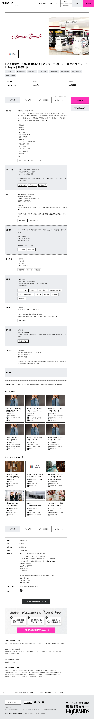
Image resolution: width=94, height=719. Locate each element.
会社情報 (43, 713)
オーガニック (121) (34, 651)
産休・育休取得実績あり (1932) (34, 676)
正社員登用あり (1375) (33, 674)
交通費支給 (54, 72)
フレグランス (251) (45, 651)
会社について (59, 100)
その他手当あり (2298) (50, 670)
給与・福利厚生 (43, 100)
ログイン (77, 3)
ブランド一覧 (55, 3)
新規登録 (88, 3)
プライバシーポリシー (29, 713)
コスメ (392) (8, 651)
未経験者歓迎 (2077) (55, 672)
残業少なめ (31, 249)
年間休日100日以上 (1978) (11, 672)
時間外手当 (22, 298)
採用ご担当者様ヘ (12, 702)
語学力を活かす (10, 75)
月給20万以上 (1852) (16, 670)
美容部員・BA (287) (10, 662)
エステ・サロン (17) (56, 651)
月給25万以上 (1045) (28, 670)
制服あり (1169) (44, 674)
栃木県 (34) (18, 643)
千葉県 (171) (39, 643)
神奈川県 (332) (55, 643)
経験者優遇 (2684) (44, 672)
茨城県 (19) (11, 643)
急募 (9, 72)
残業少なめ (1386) (34, 672)
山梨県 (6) (63, 643)
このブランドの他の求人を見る (35, 601)
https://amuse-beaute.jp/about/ (28, 586)
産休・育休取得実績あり (26, 294)
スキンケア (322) (24, 651)
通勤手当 (54, 294)
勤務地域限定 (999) (54, 674)
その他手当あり (23, 290)
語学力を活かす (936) (21, 674)
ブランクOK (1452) (9, 674)
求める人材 (28, 100)
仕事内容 (12, 100)
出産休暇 (21, 270)
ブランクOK (32, 185)
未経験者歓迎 (21, 72)
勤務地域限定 (65, 72)
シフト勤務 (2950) (23, 672)
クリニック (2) (8, 653)
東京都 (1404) (47, 643)
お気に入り (66, 1)
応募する (80, 100)
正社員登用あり (76, 72)
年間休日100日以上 (55, 290)
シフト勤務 (43, 72)
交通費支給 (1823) (39, 670)
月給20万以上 (32, 72)
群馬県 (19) (25, 643)
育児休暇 (29, 270)
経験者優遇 (42, 185)
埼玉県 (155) (32, 643)
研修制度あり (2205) (10, 676)
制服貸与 (46, 294)
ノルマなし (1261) (20, 676)
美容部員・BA (25, 692)
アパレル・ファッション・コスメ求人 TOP (10, 692)
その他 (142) (16, 653)
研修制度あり (43, 290)
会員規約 (37, 713)
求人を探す (43, 3)
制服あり (33, 290)
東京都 (20, 692)
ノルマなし (39, 160)
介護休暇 (37, 270)
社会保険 (38, 294)
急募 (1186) (7, 670)
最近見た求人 (66, 5)
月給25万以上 (34, 220)
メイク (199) (16, 651)
